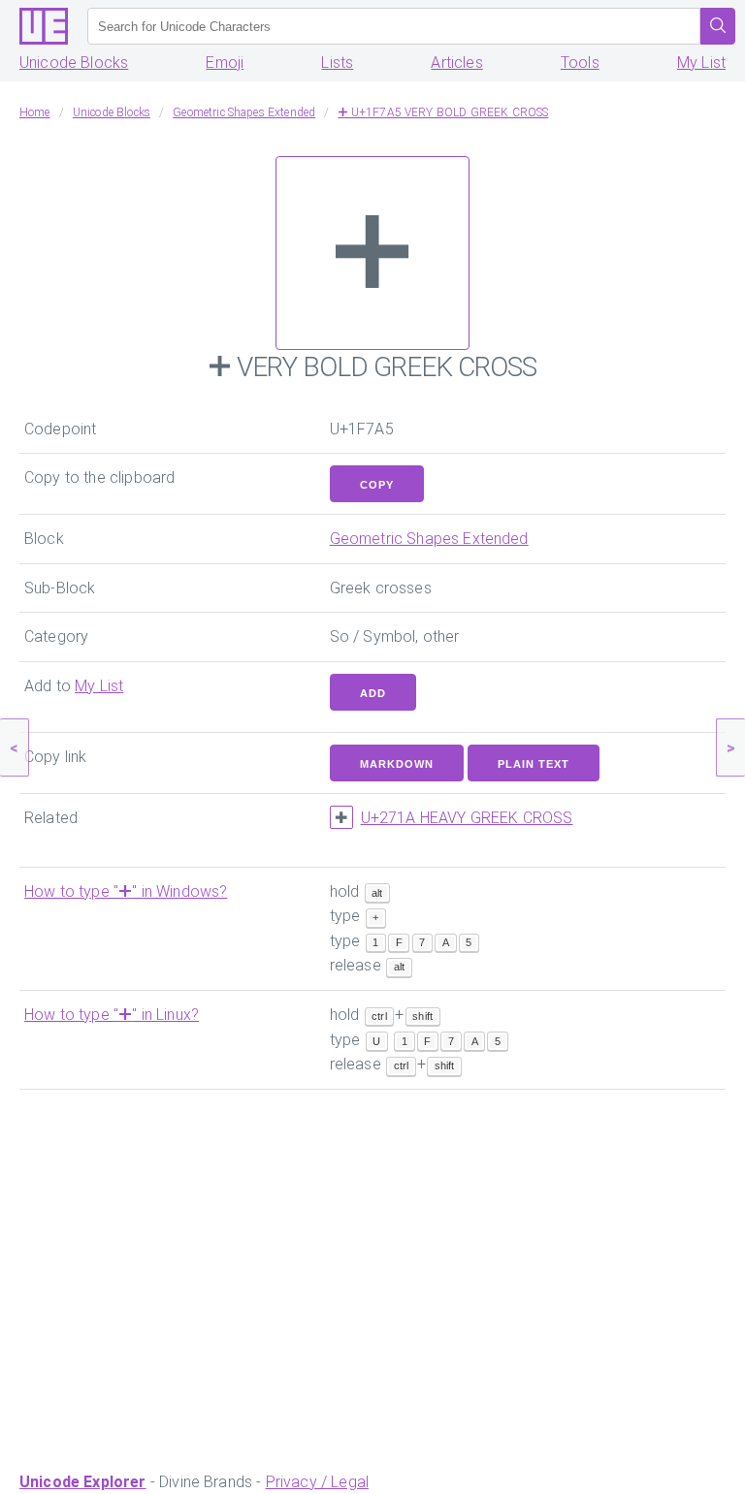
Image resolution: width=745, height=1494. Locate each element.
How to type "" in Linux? (111, 1014)
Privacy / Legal (317, 1482)
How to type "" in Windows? (125, 891)
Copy (377, 485)
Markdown (397, 764)
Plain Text (533, 764)
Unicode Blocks (73, 62)
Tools (580, 62)
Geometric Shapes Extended (429, 538)
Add (373, 693)
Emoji (224, 62)
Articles (456, 62)
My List (701, 62)
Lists (337, 62)
